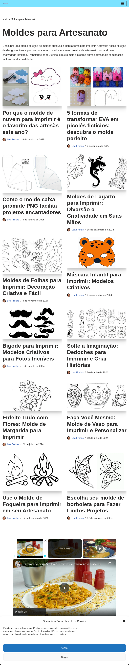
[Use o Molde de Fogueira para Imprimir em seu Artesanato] (32, 471)
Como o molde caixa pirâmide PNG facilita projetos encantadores (32, 205)
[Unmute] (19, 556)
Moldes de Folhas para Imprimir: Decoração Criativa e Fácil (32, 286)
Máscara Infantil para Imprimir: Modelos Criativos (94, 281)
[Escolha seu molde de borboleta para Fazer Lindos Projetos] (96, 471)
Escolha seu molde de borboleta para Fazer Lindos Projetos (95, 504)
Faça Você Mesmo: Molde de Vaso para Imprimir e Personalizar (96, 423)
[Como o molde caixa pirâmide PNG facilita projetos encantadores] (32, 173)
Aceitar (64, 647)
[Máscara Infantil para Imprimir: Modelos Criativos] (96, 252)
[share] (109, 563)
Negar (64, 657)
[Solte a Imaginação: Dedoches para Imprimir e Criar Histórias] (96, 323)
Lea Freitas (13, 139)
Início (5, 19)
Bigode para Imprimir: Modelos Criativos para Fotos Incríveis (31, 352)
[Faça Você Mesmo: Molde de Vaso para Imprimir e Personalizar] (96, 395)
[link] (18, 564)
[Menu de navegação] (122, 3)
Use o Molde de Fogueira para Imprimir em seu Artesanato (32, 504)
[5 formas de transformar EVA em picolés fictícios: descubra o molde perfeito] (96, 86)
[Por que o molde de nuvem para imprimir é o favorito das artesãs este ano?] (32, 86)
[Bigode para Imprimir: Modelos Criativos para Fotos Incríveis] (32, 323)
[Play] (15, 556)
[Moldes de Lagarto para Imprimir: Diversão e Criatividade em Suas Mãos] (96, 171)
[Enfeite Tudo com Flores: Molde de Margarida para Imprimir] (32, 395)
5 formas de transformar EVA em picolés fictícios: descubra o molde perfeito (92, 126)
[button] (124, 621)
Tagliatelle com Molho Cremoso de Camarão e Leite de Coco (64, 564)
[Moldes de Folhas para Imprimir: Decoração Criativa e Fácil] (32, 255)
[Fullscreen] (45, 556)
